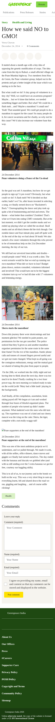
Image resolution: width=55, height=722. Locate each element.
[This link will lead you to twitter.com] (3, 624)
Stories (42, 12)
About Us (7, 637)
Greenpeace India (16, 613)
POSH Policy (9, 679)
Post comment (14, 595)
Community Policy (12, 693)
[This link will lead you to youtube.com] (15, 624)
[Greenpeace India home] (21, 4)
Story (5, 22)
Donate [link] (41, 4)
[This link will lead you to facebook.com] (9, 624)
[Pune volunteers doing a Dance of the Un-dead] (27, 151)
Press (5, 651)
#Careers (7, 658)
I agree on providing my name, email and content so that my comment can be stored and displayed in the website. (29, 584)
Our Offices (8, 644)
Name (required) (11, 554)
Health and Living (22, 22)
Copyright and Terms (13, 686)
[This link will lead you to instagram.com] (21, 624)
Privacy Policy (10, 672)
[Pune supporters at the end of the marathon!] (23, 430)
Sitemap (6, 700)
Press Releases (27, 12)
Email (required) (11, 567)
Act (53, 12)
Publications (8, 12)
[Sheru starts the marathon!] (27, 303)
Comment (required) (13, 522)
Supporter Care (10, 665)
